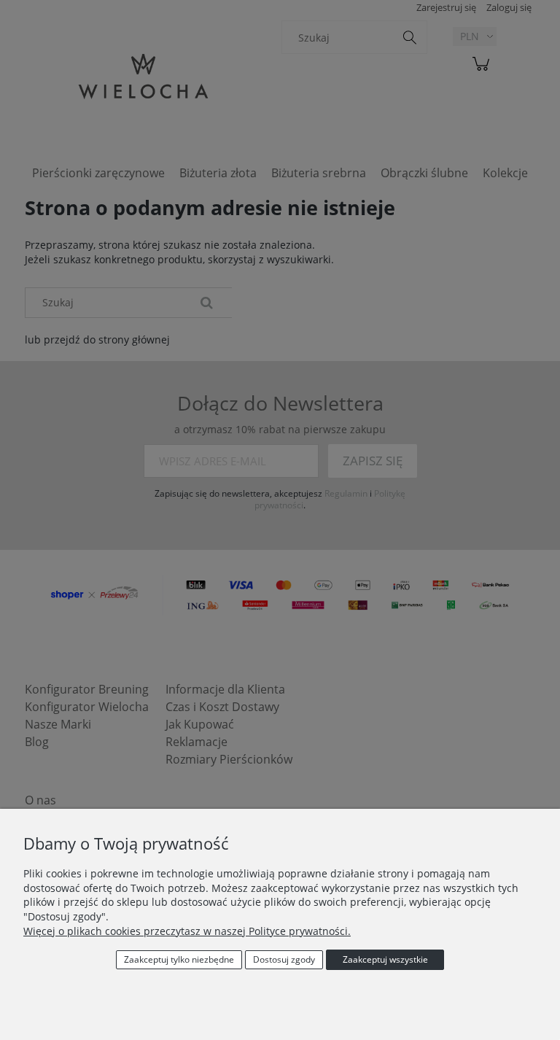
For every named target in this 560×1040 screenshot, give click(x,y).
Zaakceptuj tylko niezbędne (179, 959)
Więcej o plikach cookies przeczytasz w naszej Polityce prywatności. (187, 931)
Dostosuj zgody (284, 959)
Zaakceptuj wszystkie (385, 959)
